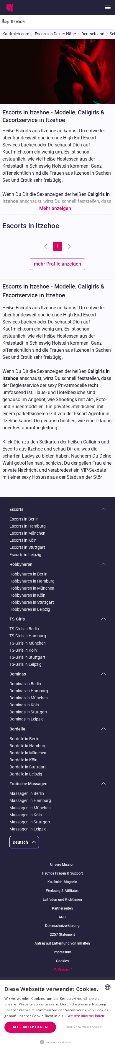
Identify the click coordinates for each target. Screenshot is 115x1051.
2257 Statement (62, 935)
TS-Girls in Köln (23, 650)
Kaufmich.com (15, 33)
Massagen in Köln (25, 815)
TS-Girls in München (27, 643)
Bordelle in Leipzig (25, 774)
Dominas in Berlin (25, 683)
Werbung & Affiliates (62, 891)
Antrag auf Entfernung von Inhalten (62, 943)
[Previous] (46, 246)
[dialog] (57, 1015)
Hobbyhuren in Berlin (28, 574)
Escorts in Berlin (24, 519)
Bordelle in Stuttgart (27, 767)
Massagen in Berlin (26, 793)
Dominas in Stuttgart (28, 712)
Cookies (62, 961)
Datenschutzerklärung (62, 926)
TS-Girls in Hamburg (27, 635)
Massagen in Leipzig (28, 829)
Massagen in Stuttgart (29, 822)
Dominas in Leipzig (26, 719)
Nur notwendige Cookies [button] (84, 1027)
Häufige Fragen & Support (62, 873)
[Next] (68, 246)
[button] (57, 1041)
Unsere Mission (62, 865)
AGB (62, 917)
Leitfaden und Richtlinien (62, 900)
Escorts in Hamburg (27, 526)
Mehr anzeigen (55, 208)
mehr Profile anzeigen (57, 264)
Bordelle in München (27, 752)
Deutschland (92, 33)
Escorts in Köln (23, 540)
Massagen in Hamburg (30, 800)
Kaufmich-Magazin (62, 882)
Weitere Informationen (86, 1016)
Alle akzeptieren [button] (30, 1027)
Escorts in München (27, 533)
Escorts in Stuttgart (27, 547)
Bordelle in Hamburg (28, 745)
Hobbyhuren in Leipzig (29, 609)
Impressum (62, 952)
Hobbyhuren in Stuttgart (31, 602)
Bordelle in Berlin (24, 738)
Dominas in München (28, 697)
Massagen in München (30, 807)
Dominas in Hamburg (28, 690)
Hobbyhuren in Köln (27, 595)
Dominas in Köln (24, 705)
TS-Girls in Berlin (24, 628)
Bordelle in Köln (23, 760)
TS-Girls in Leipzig (25, 664)
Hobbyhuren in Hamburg (32, 581)
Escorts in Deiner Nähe (55, 33)
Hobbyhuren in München (31, 588)
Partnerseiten (62, 908)
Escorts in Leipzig (25, 554)
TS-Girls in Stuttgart (27, 657)
